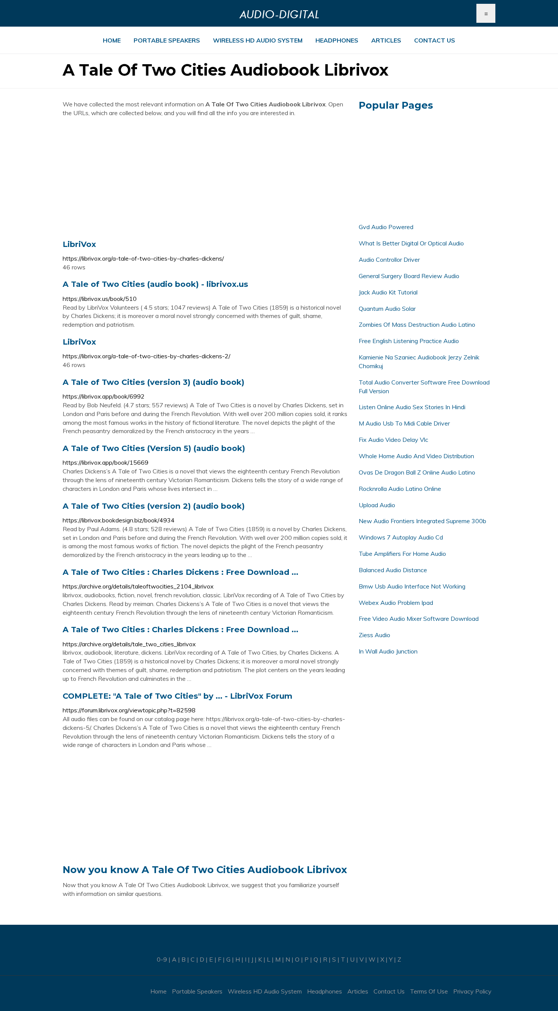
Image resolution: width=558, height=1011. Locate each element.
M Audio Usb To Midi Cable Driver (404, 423)
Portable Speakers (167, 40)
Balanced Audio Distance (393, 570)
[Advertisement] (205, 178)
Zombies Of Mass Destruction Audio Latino (417, 324)
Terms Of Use (429, 991)
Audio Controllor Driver (389, 259)
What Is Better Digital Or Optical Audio (411, 243)
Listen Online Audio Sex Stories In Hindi (412, 407)
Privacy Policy (472, 991)
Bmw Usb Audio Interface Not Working (412, 586)
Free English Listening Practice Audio (409, 341)
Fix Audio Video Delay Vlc (393, 439)
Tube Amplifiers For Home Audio (402, 553)
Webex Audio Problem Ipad (396, 602)
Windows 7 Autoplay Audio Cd (401, 537)
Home (112, 40)
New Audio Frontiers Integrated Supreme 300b (422, 521)
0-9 (162, 959)
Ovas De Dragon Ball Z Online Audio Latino (417, 472)
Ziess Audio (374, 635)
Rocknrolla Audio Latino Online (400, 488)
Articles (386, 40)
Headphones (336, 40)
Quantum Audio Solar (387, 308)
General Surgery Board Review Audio (409, 276)
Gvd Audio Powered (386, 227)
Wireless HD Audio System (258, 40)
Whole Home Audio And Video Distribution (416, 456)
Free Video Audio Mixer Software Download (419, 618)
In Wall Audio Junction (388, 651)
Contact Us (434, 40)
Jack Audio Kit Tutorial (388, 292)
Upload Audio (377, 505)
